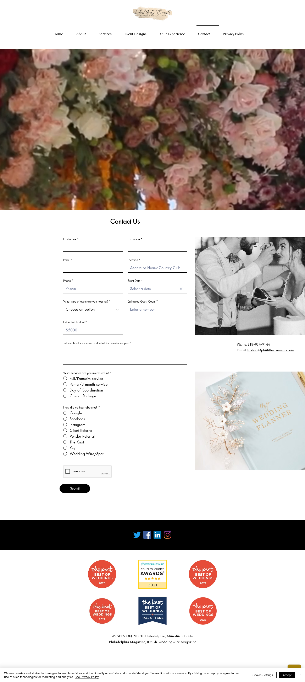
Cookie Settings (263, 675)
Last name (134, 239)
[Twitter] (137, 535)
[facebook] (147, 535)
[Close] (300, 675)
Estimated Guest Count (141, 301)
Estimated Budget (73, 322)
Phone (67, 280)
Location (133, 260)
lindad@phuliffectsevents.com (270, 350)
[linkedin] (157, 535)
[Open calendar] (181, 288)
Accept (287, 675)
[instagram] (167, 535)
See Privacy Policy (87, 677)
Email (66, 260)
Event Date (136, 280)
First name (69, 239)
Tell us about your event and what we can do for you (95, 343)
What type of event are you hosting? (85, 301)
